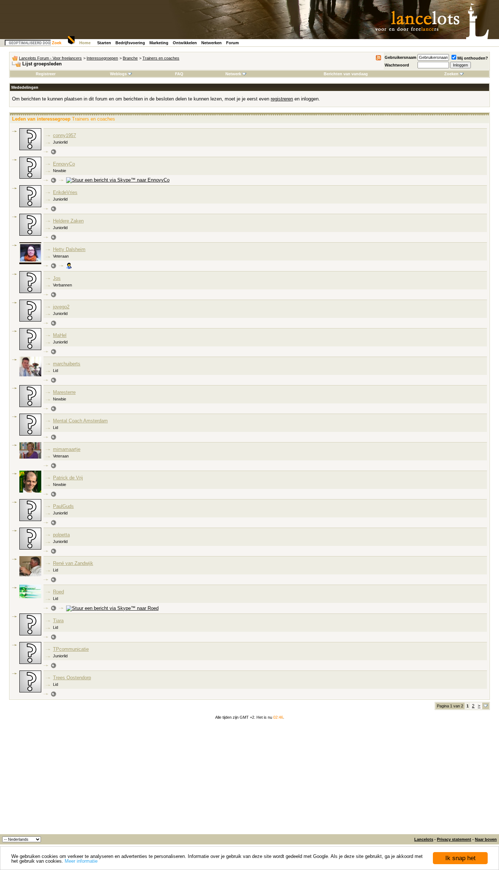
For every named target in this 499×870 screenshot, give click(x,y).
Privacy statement (454, 839)
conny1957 (64, 135)
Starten (104, 43)
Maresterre (64, 392)
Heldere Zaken (68, 221)
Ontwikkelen (185, 43)
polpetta (61, 534)
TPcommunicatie (71, 649)
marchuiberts (66, 363)
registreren (282, 99)
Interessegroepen (102, 58)
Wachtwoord (397, 65)
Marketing (158, 43)
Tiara (58, 620)
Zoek (56, 43)
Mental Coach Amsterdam (80, 420)
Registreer (46, 74)
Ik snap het (460, 858)
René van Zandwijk (73, 563)
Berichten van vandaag (346, 74)
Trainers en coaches (160, 58)
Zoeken (451, 74)
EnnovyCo (64, 164)
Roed (58, 591)
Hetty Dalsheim (69, 249)
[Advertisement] (249, 779)
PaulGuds (63, 506)
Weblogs (118, 74)
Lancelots (423, 839)
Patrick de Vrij (68, 477)
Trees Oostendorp (72, 677)
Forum (232, 43)
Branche (130, 58)
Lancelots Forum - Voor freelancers (50, 58)
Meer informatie (81, 861)
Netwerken (211, 43)
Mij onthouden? (472, 58)
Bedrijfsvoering (130, 43)
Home (85, 43)
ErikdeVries (65, 192)
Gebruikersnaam (400, 57)
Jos (57, 278)
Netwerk (233, 74)
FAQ (179, 74)
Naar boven (486, 839)
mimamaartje (66, 449)
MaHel (59, 335)
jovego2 (61, 306)
